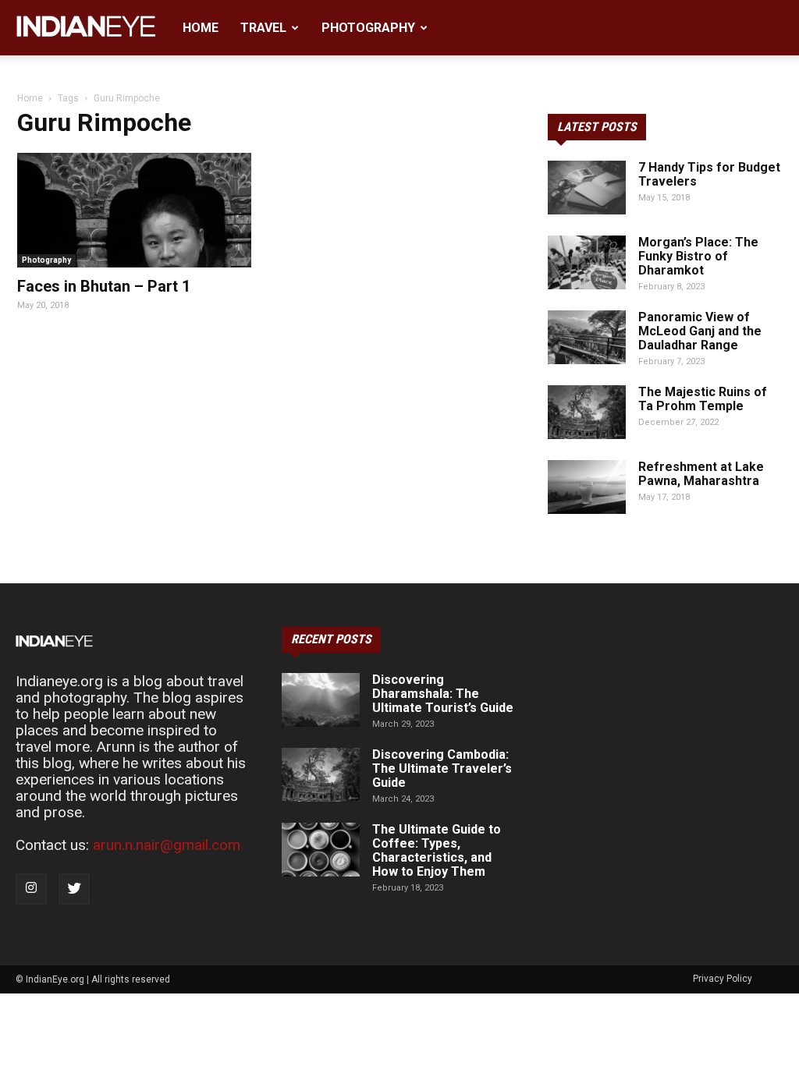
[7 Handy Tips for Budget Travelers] (587, 187)
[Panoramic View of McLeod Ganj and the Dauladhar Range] (587, 337)
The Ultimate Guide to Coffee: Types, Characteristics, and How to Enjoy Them (436, 850)
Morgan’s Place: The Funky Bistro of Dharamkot (698, 256)
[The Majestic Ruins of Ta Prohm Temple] (587, 412)
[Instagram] (31, 889)
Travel (263, 27)
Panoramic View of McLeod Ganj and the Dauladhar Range (700, 331)
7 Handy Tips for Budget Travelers (709, 174)
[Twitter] (74, 889)
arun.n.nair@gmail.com (166, 845)
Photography (368, 27)
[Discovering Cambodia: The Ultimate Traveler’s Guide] (321, 775)
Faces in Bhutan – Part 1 (103, 286)
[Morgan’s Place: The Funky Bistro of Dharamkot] (587, 262)
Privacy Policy (722, 978)
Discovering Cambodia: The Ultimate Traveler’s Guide (442, 768)
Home (200, 27)
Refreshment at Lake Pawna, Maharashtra (701, 473)
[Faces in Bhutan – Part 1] (134, 210)
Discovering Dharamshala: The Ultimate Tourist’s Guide (442, 693)
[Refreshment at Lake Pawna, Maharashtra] (587, 487)
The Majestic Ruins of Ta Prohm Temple (702, 398)
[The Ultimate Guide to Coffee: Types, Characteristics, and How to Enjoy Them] (321, 850)
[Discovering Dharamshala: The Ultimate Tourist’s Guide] (321, 700)
